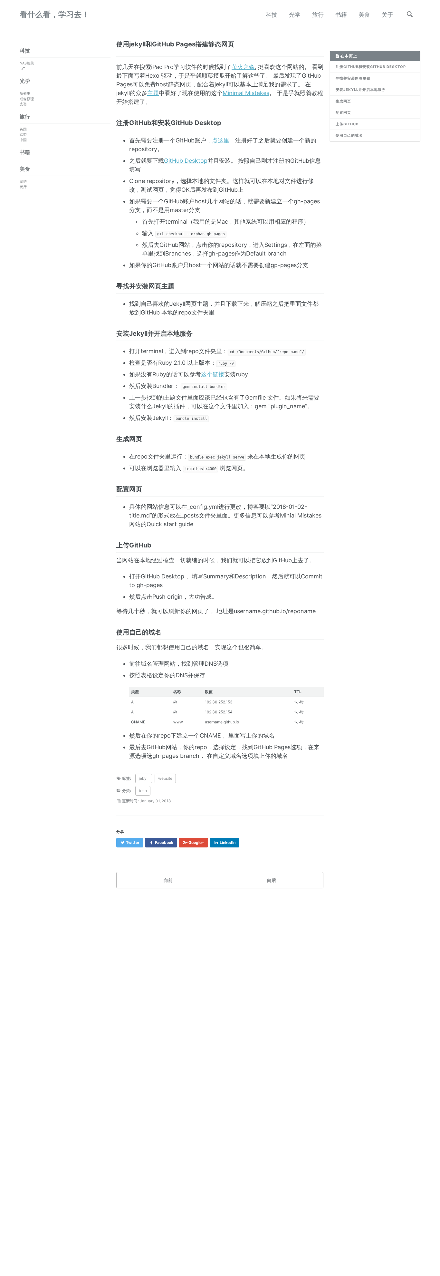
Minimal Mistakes (246, 93)
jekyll (143, 778)
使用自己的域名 (349, 135)
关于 (387, 14)
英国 (23, 129)
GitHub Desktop (185, 160)
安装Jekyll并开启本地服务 (361, 89)
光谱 (23, 104)
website (165, 778)
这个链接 (212, 374)
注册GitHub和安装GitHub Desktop (371, 66)
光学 (295, 14)
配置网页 (343, 112)
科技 (271, 14)
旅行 (318, 14)
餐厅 (23, 187)
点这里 (220, 140)
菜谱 (23, 181)
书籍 (341, 14)
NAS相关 (27, 63)
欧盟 (23, 134)
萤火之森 (243, 66)
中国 (23, 140)
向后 (271, 880)
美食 (364, 14)
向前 (168, 880)
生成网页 (343, 101)
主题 (153, 93)
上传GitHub (347, 124)
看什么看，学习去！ (54, 14)
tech (143, 790)
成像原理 (27, 99)
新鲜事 (25, 93)
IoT (22, 68)
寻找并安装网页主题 (353, 78)
